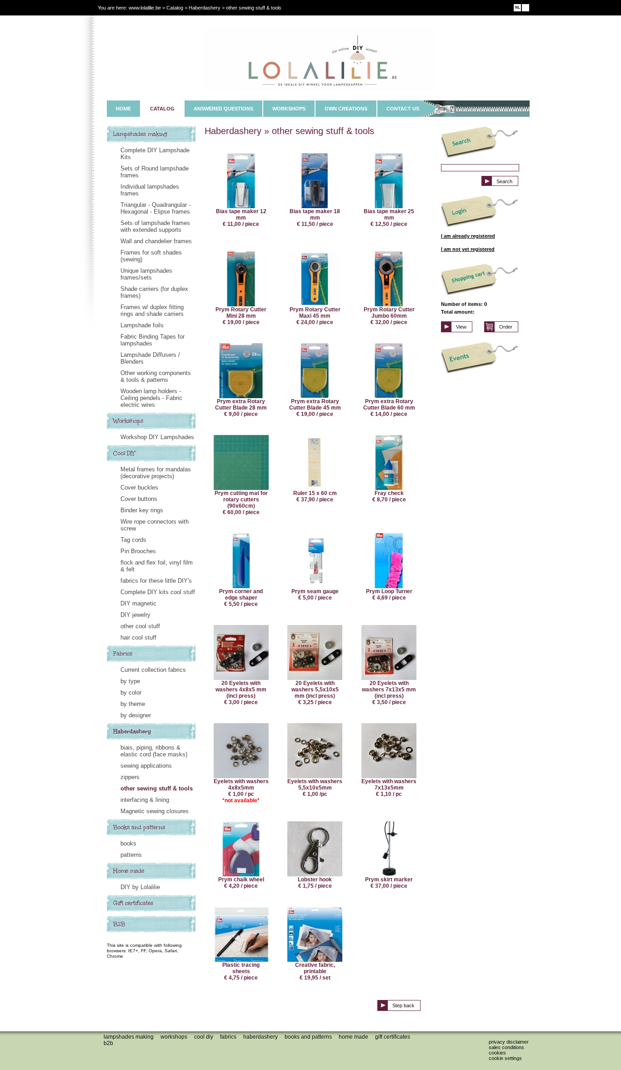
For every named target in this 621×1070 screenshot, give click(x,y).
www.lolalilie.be (145, 7)
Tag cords (133, 539)
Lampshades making (140, 134)
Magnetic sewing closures (154, 811)
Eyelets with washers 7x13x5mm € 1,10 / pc (388, 787)
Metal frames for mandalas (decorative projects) (155, 473)
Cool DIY (124, 453)
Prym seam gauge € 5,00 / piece (315, 594)
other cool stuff (140, 626)
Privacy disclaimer (509, 1042)
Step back (403, 1005)
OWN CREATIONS (346, 108)
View (461, 327)
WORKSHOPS (288, 108)
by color (130, 692)
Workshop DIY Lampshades (157, 437)
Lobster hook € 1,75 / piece (315, 882)
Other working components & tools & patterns (155, 376)
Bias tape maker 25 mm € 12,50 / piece (389, 217)
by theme (132, 703)
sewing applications (146, 765)
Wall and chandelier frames (156, 241)
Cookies (497, 1052)
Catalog (174, 7)
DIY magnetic (138, 603)
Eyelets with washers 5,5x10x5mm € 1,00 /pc (314, 787)
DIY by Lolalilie (140, 887)
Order (505, 327)
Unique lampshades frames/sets (146, 274)
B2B (119, 924)
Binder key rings (141, 510)
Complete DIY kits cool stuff (157, 592)
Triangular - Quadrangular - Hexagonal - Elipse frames (155, 208)
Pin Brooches (138, 551)
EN (525, 7)
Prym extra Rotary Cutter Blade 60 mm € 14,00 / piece (389, 407)
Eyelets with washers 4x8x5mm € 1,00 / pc (241, 791)
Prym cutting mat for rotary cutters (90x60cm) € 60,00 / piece (241, 502)
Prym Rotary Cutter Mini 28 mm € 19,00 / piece (240, 315)
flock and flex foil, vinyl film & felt (156, 566)
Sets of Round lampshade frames (154, 172)
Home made (128, 871)
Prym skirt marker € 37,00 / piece (389, 882)
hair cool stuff (138, 637)
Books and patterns (139, 827)
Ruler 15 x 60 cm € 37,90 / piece (315, 496)
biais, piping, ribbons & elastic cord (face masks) (153, 751)
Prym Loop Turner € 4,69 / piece (389, 594)
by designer (135, 715)
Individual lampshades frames (149, 190)
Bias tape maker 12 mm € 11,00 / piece (241, 217)
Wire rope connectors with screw (154, 525)
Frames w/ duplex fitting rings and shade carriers (152, 310)
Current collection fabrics (153, 669)
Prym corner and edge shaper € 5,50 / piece (241, 597)
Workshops (128, 421)
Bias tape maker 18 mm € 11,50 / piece (315, 217)
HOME (123, 108)
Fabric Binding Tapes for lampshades (152, 340)
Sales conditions (506, 1047)
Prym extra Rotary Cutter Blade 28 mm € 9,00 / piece (241, 407)
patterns (131, 854)
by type (130, 681)
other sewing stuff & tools (156, 788)
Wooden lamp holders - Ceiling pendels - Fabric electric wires (151, 398)
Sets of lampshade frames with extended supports (155, 226)
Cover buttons (138, 498)
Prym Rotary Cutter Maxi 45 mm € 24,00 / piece (315, 315)
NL (517, 7)
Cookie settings (505, 1058)
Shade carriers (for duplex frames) (154, 292)
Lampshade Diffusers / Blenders (150, 358)
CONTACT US (402, 108)
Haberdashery (132, 731)
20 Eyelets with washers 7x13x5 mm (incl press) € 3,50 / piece (389, 692)
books (128, 843)
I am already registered (468, 236)
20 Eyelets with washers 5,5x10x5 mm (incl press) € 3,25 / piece (315, 692)
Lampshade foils (142, 325)
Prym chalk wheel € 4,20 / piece (241, 882)
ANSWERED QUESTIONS (223, 108)
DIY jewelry (135, 614)
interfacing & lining (144, 799)
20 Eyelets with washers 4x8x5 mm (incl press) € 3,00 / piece (240, 692)
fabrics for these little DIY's (156, 580)
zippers (130, 777)
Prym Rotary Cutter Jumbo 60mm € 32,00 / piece (389, 315)
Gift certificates (133, 903)
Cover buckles (139, 487)
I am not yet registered (468, 249)
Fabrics (122, 653)
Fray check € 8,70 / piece (389, 496)
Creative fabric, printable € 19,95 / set (315, 971)
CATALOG (162, 108)
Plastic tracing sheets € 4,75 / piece (241, 971)
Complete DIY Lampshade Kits (155, 153)
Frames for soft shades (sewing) (151, 256)
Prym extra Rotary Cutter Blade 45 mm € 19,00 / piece (315, 407)
